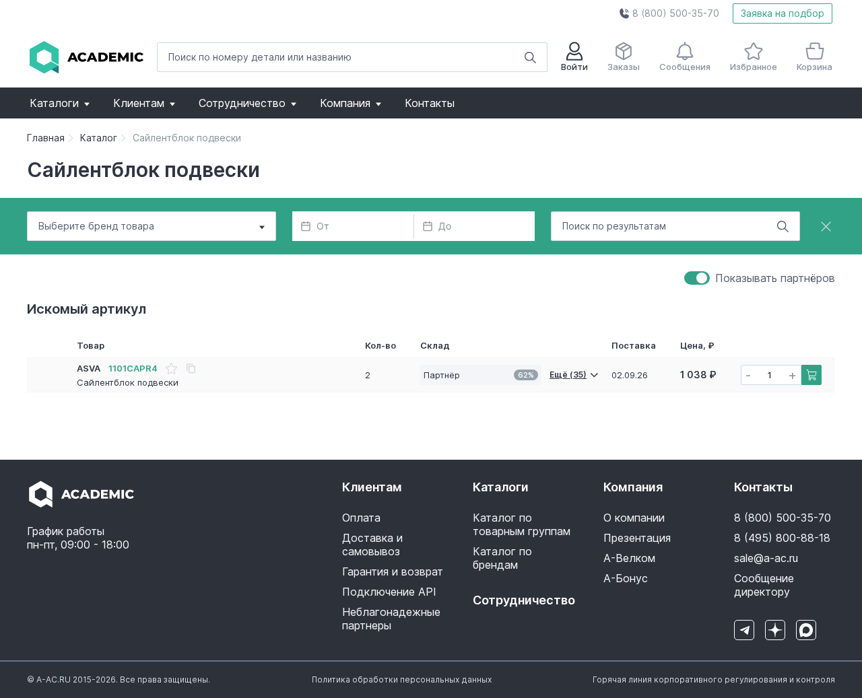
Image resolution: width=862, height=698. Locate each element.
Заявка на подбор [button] (782, 13)
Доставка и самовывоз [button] (372, 544)
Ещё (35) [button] (568, 375)
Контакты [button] (430, 103)
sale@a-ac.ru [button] (766, 558)
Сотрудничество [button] (242, 103)
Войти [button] (574, 66)
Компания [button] (345, 103)
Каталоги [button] (54, 103)
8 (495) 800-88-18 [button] (782, 538)
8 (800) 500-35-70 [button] (782, 517)
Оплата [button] (361, 517)
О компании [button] (634, 517)
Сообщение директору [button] (764, 584)
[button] (669, 13)
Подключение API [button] (389, 591)
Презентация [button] (637, 538)
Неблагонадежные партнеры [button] (391, 618)
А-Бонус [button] (625, 578)
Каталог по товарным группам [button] (521, 524)
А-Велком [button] (629, 558)
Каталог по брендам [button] (502, 558)
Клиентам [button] (138, 103)
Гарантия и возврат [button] (392, 571)
